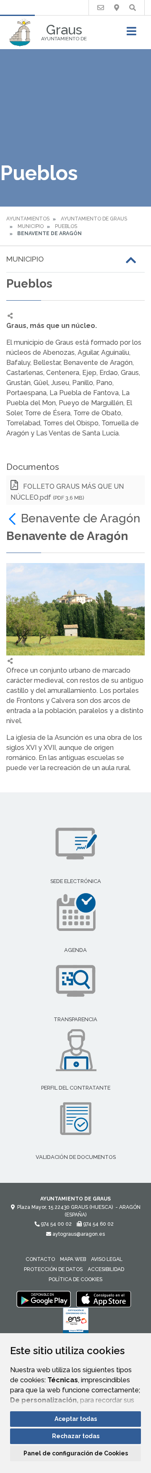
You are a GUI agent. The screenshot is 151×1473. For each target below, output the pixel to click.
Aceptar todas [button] (76, 1418)
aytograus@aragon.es (78, 1234)
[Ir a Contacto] (100, 8)
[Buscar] (132, 8)
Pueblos (66, 226)
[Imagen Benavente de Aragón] (75, 609)
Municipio (31, 226)
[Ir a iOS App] (103, 1299)
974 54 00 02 (55, 1224)
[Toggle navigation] (131, 34)
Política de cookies (75, 1279)
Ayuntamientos (27, 219)
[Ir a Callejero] (116, 8)
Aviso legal (106, 1259)
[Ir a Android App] (43, 1299)
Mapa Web (73, 1259)
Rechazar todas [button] (75, 1436)
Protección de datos (53, 1269)
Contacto (40, 1259)
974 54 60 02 (98, 1224)
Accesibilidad (106, 1269)
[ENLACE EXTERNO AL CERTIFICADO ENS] (76, 1323)
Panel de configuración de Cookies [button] (75, 1453)
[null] (13, 518)
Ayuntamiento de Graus (94, 219)
